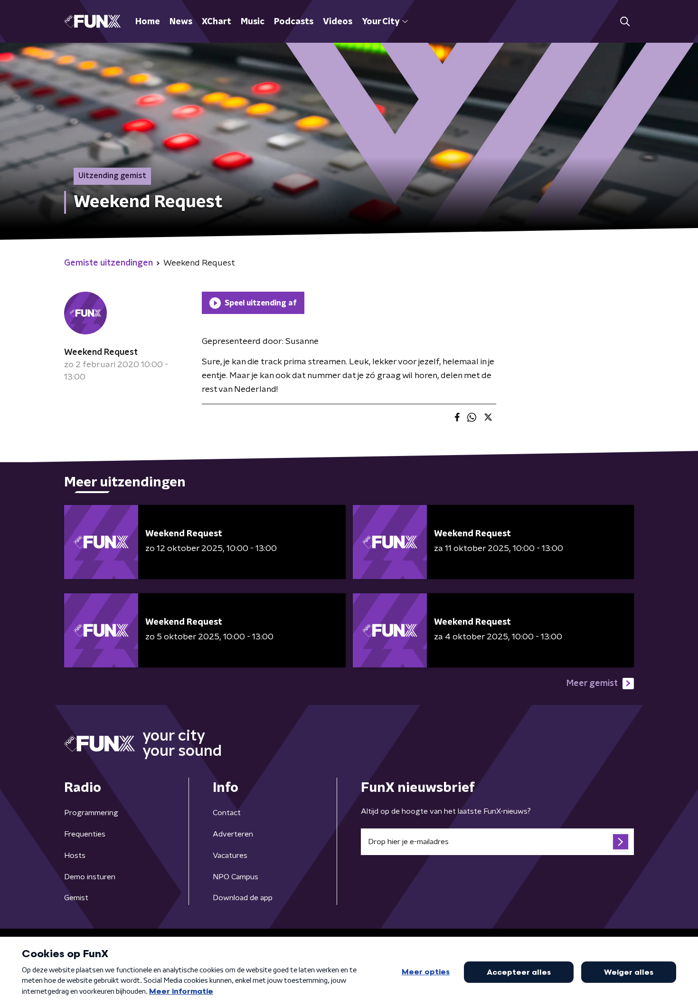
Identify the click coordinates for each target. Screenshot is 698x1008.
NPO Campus (235, 877)
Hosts (74, 855)
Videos (337, 22)
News (181, 22)
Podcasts (293, 22)
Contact (227, 813)
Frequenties (84, 834)
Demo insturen (89, 877)
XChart (216, 22)
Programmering (91, 813)
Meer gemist (592, 683)
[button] (624, 21)
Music (252, 22)
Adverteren (233, 834)
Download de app (243, 898)
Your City (380, 22)
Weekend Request (101, 352)
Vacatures (230, 855)
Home (147, 22)
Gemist (76, 898)
